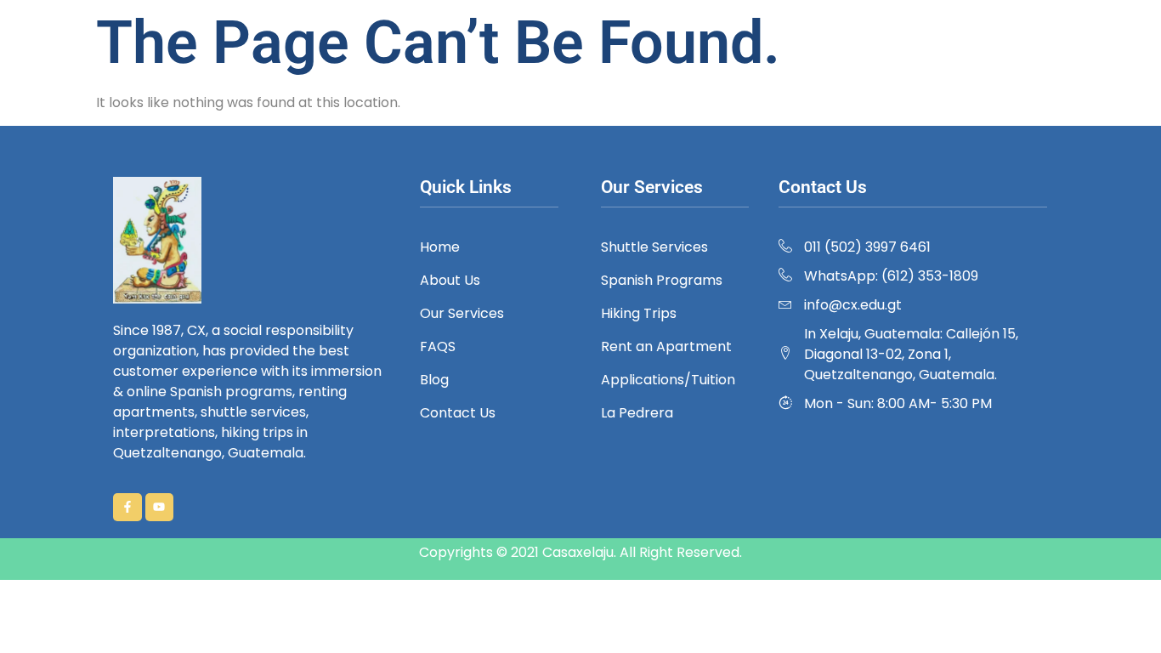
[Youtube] (159, 507)
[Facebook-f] (127, 507)
